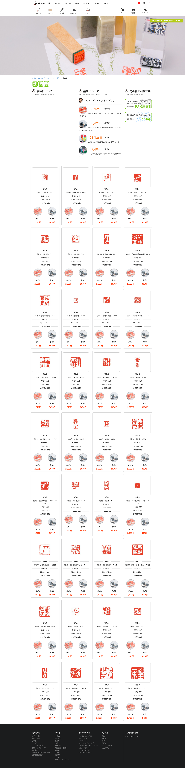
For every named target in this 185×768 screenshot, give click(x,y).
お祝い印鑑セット (85, 748)
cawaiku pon (83, 741)
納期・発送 (36, 738)
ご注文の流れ (36, 736)
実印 (103, 736)
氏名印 (57, 741)
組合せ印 (58, 738)
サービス (35, 743)
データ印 (58, 745)
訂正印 (104, 743)
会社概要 (35, 750)
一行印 (57, 757)
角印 (56, 743)
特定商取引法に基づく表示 (41, 752)
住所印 (57, 736)
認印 (103, 741)
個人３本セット (107, 748)
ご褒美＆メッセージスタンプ (88, 745)
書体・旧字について (39, 748)
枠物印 (57, 750)
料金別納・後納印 (61, 748)
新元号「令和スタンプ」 (63, 760)
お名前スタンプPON (85, 736)
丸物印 (57, 752)
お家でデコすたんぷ (85, 752)
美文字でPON (83, 738)
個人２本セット (107, 745)
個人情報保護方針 (38, 755)
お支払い (35, 741)
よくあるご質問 (37, 745)
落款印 (57, 755)
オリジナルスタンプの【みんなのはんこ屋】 (46, 78)
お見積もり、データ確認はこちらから (168, 20)
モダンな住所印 (84, 750)
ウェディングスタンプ (86, 743)
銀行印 (104, 738)
